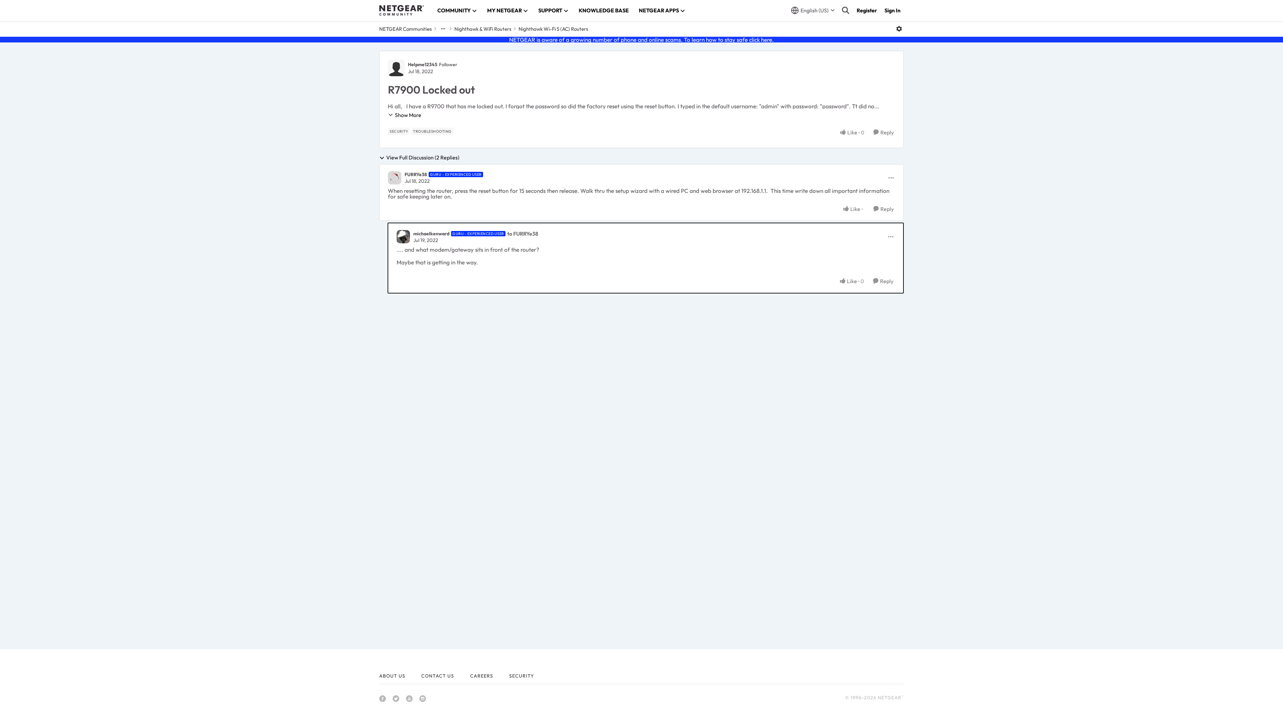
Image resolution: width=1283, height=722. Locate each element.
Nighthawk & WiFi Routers (482, 29)
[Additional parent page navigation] (443, 28)
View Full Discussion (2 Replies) (422, 158)
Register (867, 10)
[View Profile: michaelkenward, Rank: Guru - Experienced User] (403, 236)
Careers (481, 676)
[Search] (846, 10)
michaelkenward (431, 233)
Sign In (892, 10)
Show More (408, 115)
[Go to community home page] (401, 10)
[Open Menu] (899, 28)
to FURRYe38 (522, 233)
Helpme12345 (422, 64)
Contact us (437, 676)
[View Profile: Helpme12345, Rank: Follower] (396, 67)
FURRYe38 (416, 174)
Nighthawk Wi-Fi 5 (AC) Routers (553, 29)
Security (521, 676)
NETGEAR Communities (405, 29)
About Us (392, 676)
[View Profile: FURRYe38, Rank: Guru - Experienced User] (394, 178)
